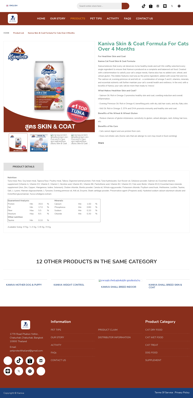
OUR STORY (57, 18)
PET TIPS (96, 18)
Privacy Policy (182, 392)
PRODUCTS (77, 18)
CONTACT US (144, 18)
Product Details (23, 166)
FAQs (127, 18)
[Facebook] (107, 143)
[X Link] (172, 6)
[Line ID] (165, 6)
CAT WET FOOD (154, 337)
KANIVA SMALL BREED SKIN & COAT (165, 286)
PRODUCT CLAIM (108, 329)
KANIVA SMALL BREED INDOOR (118, 287)
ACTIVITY (113, 18)
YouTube (186, 6)
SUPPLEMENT (153, 360)
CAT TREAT (151, 345)
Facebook (136, 6)
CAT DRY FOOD (153, 329)
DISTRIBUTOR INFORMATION (114, 337)
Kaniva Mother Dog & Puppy (24, 285)
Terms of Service (164, 392)
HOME (41, 18)
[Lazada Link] (158, 6)
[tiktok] (143, 6)
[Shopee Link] (150, 6)
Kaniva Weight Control (69, 285)
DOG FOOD (151, 352)
